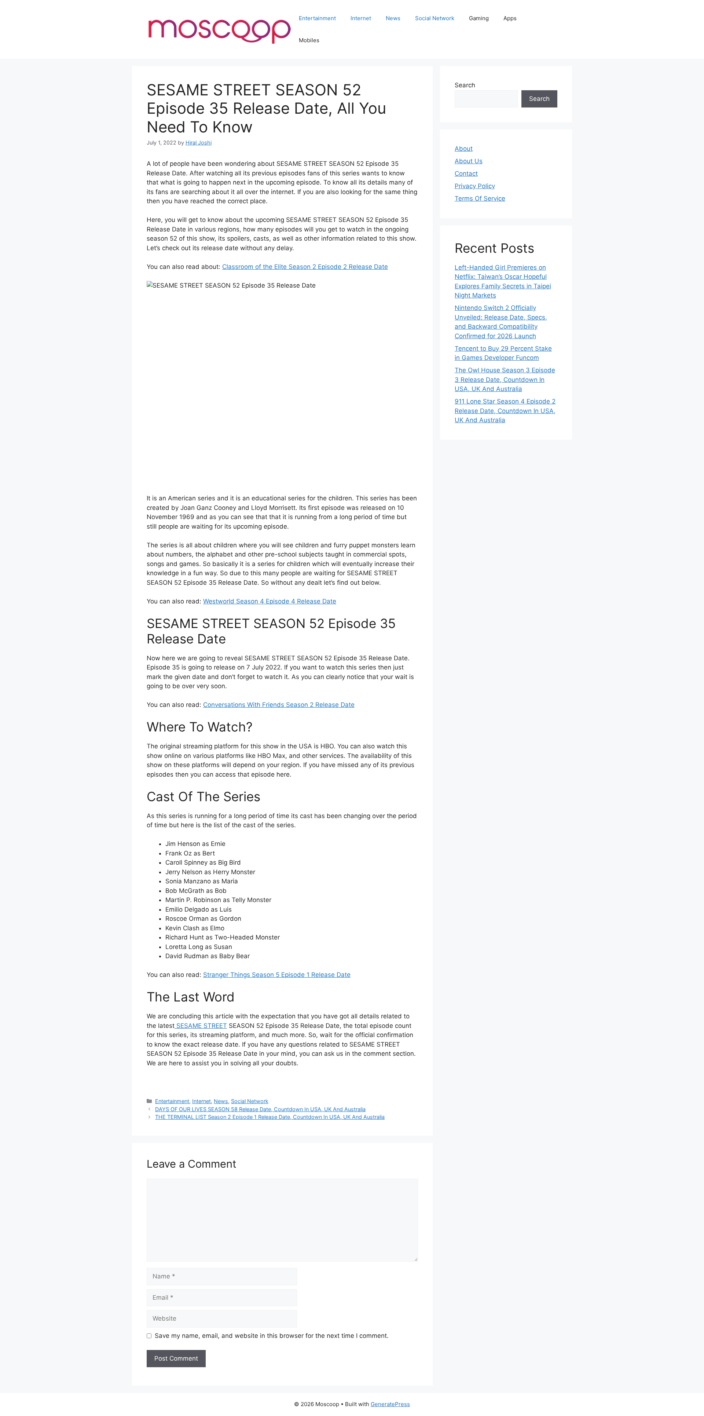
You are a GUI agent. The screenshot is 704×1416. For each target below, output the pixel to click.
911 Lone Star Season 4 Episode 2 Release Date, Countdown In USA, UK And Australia (505, 411)
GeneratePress (390, 1404)
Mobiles (309, 40)
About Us (469, 161)
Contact (466, 173)
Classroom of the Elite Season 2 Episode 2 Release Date (305, 266)
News (393, 18)
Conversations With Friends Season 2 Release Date (279, 704)
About (464, 148)
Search (465, 85)
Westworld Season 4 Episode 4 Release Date (269, 601)
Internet (361, 18)
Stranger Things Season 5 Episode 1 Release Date (277, 974)
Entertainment (317, 18)
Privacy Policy (475, 186)
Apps (510, 18)
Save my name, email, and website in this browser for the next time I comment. (272, 1335)
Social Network (434, 18)
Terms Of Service (480, 198)
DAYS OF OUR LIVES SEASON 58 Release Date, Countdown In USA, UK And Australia (260, 1109)
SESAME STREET (201, 1025)
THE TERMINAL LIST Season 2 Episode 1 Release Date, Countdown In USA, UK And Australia (270, 1117)
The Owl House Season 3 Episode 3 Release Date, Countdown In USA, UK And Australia (505, 379)
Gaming (479, 18)
